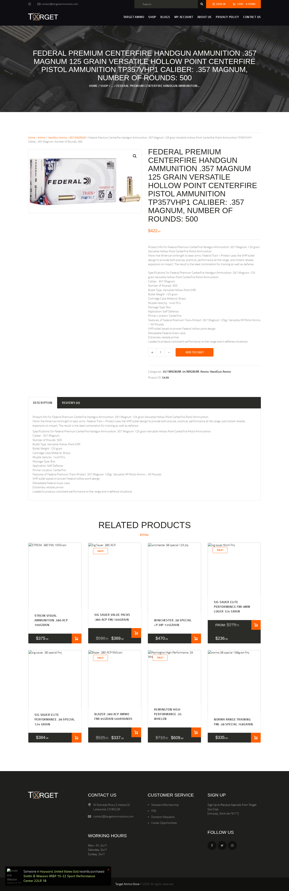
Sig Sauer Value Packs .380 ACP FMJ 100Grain (112, 617)
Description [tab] (42, 403)
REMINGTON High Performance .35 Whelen (168, 714)
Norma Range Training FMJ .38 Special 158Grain (233, 721)
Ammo (41, 137)
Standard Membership (165, 805)
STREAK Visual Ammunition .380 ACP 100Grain (51, 620)
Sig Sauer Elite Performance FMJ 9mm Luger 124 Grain (232, 606)
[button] (135, 156)
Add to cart (195, 352)
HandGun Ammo (57, 137)
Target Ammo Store (127, 884)
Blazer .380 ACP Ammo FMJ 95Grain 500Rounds (113, 716)
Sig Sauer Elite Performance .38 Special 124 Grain (54, 719)
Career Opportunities (164, 823)
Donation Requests (163, 817)
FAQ (153, 811)
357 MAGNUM (77, 137)
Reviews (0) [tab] (71, 403)
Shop (104, 86)
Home (93, 86)
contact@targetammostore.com (113, 816)
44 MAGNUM (190, 371)
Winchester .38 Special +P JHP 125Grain (173, 622)
